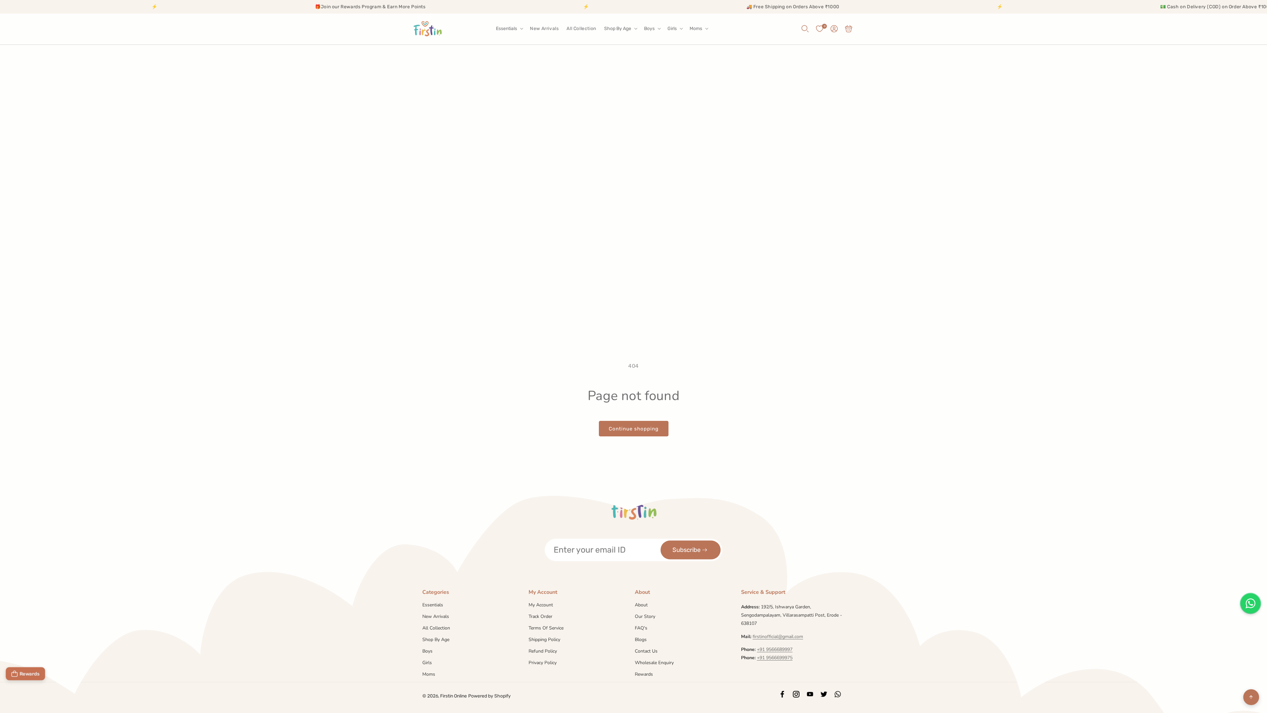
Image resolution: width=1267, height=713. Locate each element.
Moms (428, 674)
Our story (645, 616)
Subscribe (686, 549)
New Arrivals (435, 616)
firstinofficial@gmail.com (778, 636)
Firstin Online (453, 696)
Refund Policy (543, 651)
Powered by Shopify (489, 696)
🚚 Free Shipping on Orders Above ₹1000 (708, 7)
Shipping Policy (544, 639)
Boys (427, 651)
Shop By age (435, 639)
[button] (509, 28)
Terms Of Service (546, 628)
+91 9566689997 (775, 649)
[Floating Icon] (1250, 603)
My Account (541, 605)
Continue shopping (634, 429)
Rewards (644, 674)
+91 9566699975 (775, 658)
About (641, 605)
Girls (427, 663)
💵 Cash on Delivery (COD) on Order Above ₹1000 (1132, 7)
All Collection (436, 628)
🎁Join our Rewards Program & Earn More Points (286, 7)
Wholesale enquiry (654, 663)
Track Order (540, 616)
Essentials (432, 605)
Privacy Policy (543, 663)
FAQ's (641, 628)
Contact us (646, 651)
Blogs (641, 639)
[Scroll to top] (1251, 697)
